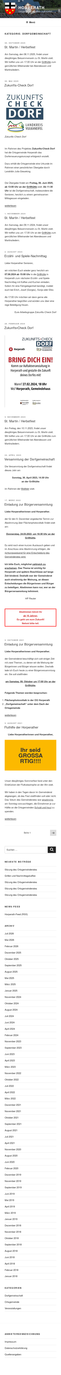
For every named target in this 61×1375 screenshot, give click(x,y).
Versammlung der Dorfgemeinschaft (29, 459)
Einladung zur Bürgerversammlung (28, 504)
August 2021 (11, 1130)
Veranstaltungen (13, 1308)
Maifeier (25, 488)
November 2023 (13, 1041)
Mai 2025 (9, 978)
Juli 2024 (9, 1016)
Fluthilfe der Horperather (21, 727)
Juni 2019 (10, 1193)
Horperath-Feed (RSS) (16, 914)
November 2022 (13, 1073)
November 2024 (13, 997)
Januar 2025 (11, 990)
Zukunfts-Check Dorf (18, 85)
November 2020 (13, 1149)
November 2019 (13, 1181)
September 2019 (13, 1187)
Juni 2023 (10, 1054)
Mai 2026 (9, 939)
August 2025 (11, 971)
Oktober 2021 (12, 1117)
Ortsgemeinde (12, 1301)
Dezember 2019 (13, 1174)
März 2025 (10, 984)
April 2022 (10, 1092)
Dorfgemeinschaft (14, 1295)
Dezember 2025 (13, 952)
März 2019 (10, 1212)
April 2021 (10, 1143)
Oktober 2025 (12, 958)
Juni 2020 (10, 1161)
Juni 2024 (10, 1022)
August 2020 (11, 1155)
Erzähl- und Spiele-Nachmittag (25, 256)
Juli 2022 (9, 1085)
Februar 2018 (11, 1269)
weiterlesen (10, 205)
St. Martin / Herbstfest (19, 47)
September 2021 (13, 1123)
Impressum (10, 1341)
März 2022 (10, 1098)
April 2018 (10, 1263)
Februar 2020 (11, 1168)
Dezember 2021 (13, 1104)
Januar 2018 (11, 1276)
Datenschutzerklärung (16, 1348)
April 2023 (10, 1060)
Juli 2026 (9, 933)
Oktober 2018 (12, 1238)
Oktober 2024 (12, 1003)
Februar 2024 (11, 1035)
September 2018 (13, 1244)
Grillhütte (46, 61)
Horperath (31, 7)
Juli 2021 (9, 1136)
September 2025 (13, 965)
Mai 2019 (9, 1200)
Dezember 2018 (13, 1225)
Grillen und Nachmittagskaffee (20, 875)
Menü (32, 22)
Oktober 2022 (12, 1079)
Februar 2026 (11, 946)
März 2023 (10, 1066)
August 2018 (11, 1250)
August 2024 (11, 1009)
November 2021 (13, 1111)
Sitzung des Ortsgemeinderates (21, 869)
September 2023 (13, 1047)
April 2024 (10, 1028)
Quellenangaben (13, 1354)
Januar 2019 (11, 1219)
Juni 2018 (10, 1257)
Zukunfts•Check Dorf (18, 327)
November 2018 (13, 1231)
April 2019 (10, 1206)
